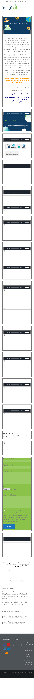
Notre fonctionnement (28, 643)
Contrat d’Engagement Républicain (28, 662)
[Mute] (24, 32)
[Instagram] (4, 648)
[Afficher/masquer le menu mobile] (31, 6)
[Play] (5, 32)
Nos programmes (28, 649)
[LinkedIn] (8, 648)
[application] (17, 32)
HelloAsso (21, 581)
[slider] (27, 31)
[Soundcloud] (6, 652)
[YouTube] (8, 644)
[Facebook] (4, 644)
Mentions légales (28, 655)
